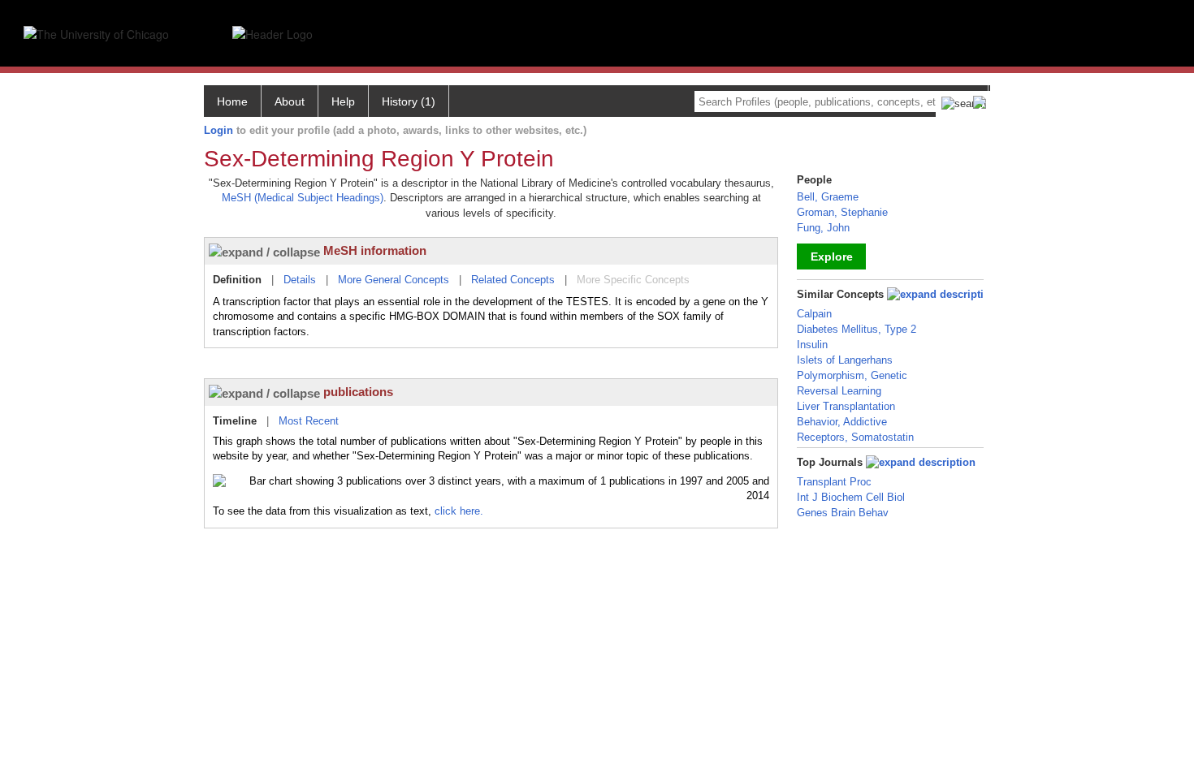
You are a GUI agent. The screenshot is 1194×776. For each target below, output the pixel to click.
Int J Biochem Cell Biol (851, 497)
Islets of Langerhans (845, 360)
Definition (237, 280)
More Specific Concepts (633, 280)
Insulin (812, 344)
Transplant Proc (834, 482)
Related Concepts (513, 280)
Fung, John (823, 228)
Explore (832, 256)
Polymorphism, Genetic (852, 375)
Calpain (814, 314)
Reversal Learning (839, 391)
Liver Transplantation (846, 406)
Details (299, 280)
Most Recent (309, 421)
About (290, 101)
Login (218, 130)
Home (232, 101)
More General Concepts (393, 280)
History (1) (408, 101)
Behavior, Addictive (842, 422)
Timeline (235, 421)
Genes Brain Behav (843, 513)
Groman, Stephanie (842, 212)
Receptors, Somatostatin (855, 437)
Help (343, 101)
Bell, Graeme (828, 197)
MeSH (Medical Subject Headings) (302, 198)
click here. (459, 511)
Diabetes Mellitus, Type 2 (856, 329)
